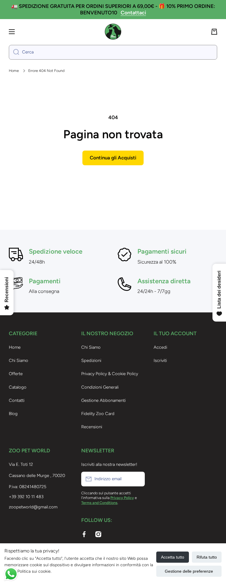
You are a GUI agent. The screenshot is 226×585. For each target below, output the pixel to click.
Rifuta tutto (207, 557)
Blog (13, 413)
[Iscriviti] (137, 479)
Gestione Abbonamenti (103, 400)
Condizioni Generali (100, 387)
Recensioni (91, 426)
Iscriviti (160, 360)
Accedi (160, 347)
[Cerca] (14, 52)
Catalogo (17, 387)
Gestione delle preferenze (189, 571)
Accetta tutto (172, 557)
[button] (214, 32)
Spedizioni (91, 360)
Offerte (16, 373)
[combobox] (113, 52)
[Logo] (113, 32)
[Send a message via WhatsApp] (11, 574)
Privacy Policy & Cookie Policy (109, 373)
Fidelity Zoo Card (97, 413)
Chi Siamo (18, 360)
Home (14, 70)
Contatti (16, 400)
